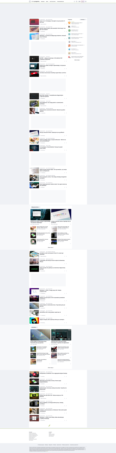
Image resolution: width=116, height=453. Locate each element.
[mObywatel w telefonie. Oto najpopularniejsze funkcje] (34, 374)
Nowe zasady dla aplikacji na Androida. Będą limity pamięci (52, 268)
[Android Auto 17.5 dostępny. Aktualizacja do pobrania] (33, 349)
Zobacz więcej (50, 247)
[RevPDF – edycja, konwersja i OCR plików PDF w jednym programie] (34, 59)
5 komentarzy (43, 135)
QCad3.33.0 (73, 41)
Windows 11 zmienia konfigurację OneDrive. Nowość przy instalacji (53, 36)
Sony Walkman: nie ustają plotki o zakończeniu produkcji (51, 103)
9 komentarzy (43, 150)
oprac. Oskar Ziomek (49, 19)
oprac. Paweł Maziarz (49, 182)
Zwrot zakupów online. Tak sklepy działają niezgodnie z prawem (53, 177)
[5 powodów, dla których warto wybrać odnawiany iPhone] (34, 261)
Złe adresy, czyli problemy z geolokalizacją (42, 360)
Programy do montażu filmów (32, 436)
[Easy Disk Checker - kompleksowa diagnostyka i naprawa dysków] (34, 96)
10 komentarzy (43, 293)
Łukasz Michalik (39, 361)
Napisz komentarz (43, 24)
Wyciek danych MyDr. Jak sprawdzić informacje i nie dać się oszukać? (52, 29)
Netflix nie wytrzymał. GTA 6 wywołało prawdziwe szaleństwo (52, 298)
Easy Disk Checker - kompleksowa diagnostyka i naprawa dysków (51, 95)
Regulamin (51, 444)
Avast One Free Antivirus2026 (76, 22)
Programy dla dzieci (31, 438)
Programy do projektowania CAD (76, 42)
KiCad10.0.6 (73, 52)
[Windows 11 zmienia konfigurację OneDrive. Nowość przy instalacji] (34, 36)
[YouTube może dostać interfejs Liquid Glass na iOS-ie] (34, 74)
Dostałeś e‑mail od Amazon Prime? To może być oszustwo (51, 253)
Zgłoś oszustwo (53, 1)
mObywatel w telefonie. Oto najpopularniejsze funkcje (53, 373)
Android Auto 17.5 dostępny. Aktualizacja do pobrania (42, 347)
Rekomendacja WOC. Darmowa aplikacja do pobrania (42, 240)
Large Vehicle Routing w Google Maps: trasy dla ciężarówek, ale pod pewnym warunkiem (43, 354)
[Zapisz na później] (65, 24)
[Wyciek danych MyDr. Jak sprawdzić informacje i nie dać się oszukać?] (34, 29)
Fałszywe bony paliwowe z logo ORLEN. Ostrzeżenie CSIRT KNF (63, 347)
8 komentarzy (43, 300)
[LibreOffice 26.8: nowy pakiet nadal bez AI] (34, 313)
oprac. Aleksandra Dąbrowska (50, 175)
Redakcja (46, 444)
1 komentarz (43, 187)
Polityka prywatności (65, 444)
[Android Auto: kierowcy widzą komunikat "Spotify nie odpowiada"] (61, 334)
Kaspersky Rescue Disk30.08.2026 (77, 56)
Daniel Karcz (48, 56)
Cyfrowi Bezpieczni (60, 1)
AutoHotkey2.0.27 (74, 29)
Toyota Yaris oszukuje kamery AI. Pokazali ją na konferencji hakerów (64, 360)
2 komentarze (43, 31)
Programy (43, 1)
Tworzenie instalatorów (74, 49)
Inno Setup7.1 (73, 48)
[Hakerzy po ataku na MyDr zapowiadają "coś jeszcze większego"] (34, 66)
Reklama (54, 444)
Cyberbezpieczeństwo (51, 435)
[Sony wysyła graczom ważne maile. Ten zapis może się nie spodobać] (34, 185)
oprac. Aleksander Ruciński (41, 355)
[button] (86, 1)
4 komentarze (43, 391)
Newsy (47, 1)
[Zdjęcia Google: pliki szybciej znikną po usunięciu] (34, 320)
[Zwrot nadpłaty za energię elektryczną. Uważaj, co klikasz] (54, 235)
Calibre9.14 (73, 26)
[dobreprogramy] (36, 1)
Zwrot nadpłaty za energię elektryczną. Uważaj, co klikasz (63, 233)
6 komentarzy (43, 68)
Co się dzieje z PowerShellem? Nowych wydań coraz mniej (51, 147)
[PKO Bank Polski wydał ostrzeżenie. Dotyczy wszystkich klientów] (54, 241)
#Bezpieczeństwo (35, 207)
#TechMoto (34, 327)
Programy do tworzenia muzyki (33, 434)
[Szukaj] (74, 1)
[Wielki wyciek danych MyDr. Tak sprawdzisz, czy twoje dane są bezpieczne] (34, 170)
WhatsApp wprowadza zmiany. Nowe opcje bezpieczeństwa (43, 233)
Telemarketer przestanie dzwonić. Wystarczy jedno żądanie (52, 110)
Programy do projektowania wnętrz (33, 435)
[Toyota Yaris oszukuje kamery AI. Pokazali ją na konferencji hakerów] (54, 362)
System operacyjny (51, 436)
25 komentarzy (43, 413)
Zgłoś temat (59, 444)
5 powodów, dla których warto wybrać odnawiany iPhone (52, 261)
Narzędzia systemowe (74, 30)
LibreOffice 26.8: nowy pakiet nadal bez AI (50, 312)
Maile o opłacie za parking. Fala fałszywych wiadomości (63, 354)
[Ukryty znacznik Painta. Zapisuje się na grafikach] (34, 133)
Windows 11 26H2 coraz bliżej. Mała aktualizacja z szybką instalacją (52, 417)
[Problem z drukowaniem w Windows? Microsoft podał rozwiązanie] (34, 411)
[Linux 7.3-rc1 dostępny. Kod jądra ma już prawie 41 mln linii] (34, 22)
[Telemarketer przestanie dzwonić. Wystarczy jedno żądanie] (34, 111)
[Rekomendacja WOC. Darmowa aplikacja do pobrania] (33, 241)
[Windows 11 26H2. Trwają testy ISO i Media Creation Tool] (34, 291)
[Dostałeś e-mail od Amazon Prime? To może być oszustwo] (34, 254)
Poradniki (50, 433)
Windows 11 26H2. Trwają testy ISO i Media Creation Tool (50, 291)
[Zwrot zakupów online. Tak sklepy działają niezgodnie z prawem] (34, 178)
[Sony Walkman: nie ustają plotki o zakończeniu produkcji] (34, 103)
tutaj (47, 451)
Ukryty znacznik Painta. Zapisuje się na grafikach (52, 132)
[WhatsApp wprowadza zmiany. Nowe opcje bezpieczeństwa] (33, 235)
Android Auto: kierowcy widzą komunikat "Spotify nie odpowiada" (60, 342)
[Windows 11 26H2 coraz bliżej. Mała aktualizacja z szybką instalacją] (34, 418)
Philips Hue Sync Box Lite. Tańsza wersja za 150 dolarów (51, 396)
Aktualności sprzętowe (51, 434)
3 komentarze (43, 142)
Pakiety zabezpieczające (75, 34)
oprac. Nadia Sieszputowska (50, 138)
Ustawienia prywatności (74, 444)
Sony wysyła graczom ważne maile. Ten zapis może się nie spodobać (53, 184)
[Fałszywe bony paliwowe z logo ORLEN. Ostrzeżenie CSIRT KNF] (54, 349)
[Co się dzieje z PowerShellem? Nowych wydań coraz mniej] (34, 148)
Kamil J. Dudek (48, 101)
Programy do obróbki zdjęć (32, 433)
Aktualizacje (82, 19)
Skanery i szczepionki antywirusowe (76, 57)
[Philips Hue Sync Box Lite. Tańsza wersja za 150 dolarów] (34, 396)
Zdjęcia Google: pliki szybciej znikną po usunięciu (52, 319)
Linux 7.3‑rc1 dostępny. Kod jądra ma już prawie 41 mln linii (52, 21)
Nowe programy (31, 440)
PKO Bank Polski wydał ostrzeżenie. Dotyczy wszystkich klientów (64, 240)
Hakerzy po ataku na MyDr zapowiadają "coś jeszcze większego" (53, 66)
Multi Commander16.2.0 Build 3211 (77, 45)
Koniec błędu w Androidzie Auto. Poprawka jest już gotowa (52, 305)
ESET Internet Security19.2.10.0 (76, 33)
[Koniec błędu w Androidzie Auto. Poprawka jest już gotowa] (34, 306)
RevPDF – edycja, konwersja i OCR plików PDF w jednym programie (51, 58)
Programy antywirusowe (75, 23)
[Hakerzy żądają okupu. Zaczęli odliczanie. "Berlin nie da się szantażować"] (34, 141)
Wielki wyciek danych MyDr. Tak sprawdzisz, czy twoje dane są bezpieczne (53, 170)
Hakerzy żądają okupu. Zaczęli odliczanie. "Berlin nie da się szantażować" (53, 140)
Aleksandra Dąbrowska (49, 108)
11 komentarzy (43, 172)
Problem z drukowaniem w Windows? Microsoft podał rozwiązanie (53, 410)
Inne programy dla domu (75, 27)
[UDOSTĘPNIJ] (66, 24)
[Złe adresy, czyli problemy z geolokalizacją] (33, 362)
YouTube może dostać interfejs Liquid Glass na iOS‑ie (53, 72)
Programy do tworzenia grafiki (33, 439)
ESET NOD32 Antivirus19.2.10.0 (76, 37)
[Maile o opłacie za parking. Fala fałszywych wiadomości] (54, 355)
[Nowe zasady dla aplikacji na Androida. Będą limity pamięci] (34, 269)
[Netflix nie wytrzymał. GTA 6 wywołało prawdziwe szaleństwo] (34, 298)
